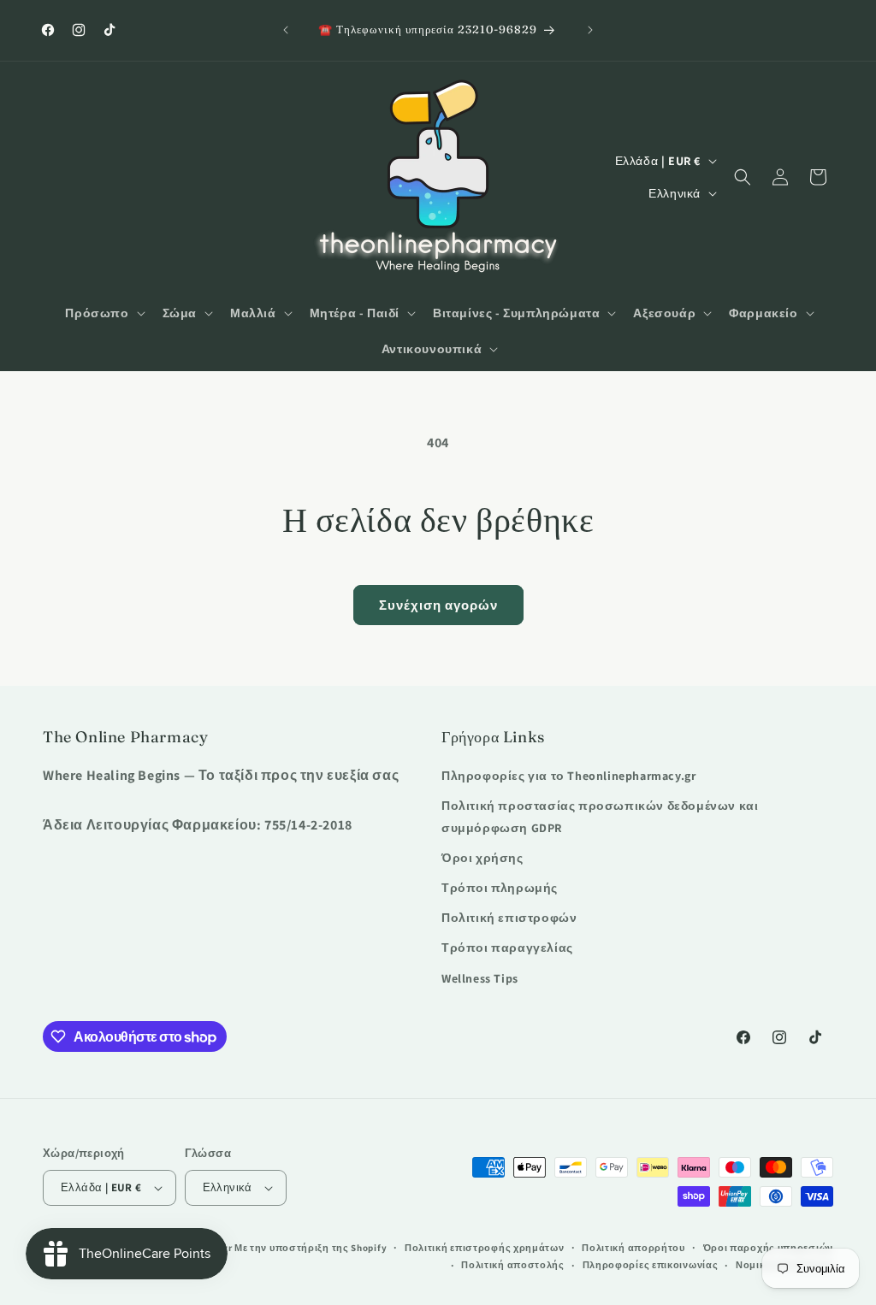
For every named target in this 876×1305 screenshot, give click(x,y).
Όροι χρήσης (482, 857)
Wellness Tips (479, 978)
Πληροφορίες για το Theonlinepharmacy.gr (568, 775)
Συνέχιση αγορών (438, 605)
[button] (103, 313)
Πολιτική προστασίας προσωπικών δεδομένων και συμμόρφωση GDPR (599, 816)
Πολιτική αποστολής (513, 1265)
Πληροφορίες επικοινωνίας (651, 1265)
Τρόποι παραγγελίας (507, 947)
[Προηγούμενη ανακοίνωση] (286, 30)
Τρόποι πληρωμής (499, 887)
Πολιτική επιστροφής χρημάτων (485, 1248)
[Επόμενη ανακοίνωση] (590, 30)
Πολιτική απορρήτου (633, 1248)
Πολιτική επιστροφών (509, 917)
